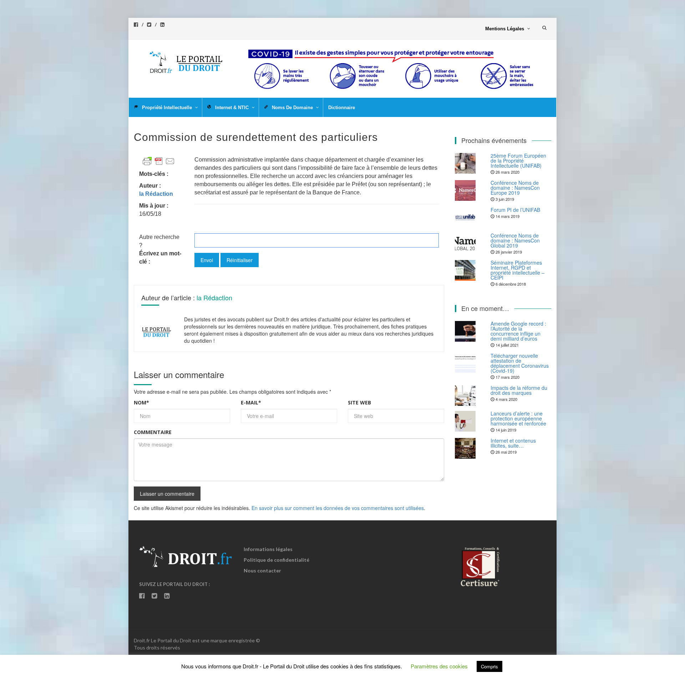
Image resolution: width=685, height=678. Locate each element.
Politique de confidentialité (276, 560)
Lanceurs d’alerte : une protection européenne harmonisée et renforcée (518, 418)
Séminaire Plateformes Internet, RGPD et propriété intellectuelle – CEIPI (517, 270)
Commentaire (153, 432)
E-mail (251, 402)
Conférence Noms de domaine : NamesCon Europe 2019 (515, 187)
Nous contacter (262, 570)
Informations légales (268, 549)
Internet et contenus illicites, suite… (513, 443)
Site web (359, 402)
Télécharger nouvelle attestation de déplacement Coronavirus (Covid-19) (520, 363)
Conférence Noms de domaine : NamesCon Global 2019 (515, 240)
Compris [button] (489, 666)
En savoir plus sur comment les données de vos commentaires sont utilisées (338, 507)
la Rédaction (214, 297)
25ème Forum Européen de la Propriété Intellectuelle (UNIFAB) (518, 160)
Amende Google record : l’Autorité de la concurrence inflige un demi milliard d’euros (518, 331)
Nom (141, 402)
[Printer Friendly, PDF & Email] (158, 160)
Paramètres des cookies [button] (439, 666)
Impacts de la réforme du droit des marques (519, 390)
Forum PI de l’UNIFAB (515, 209)
